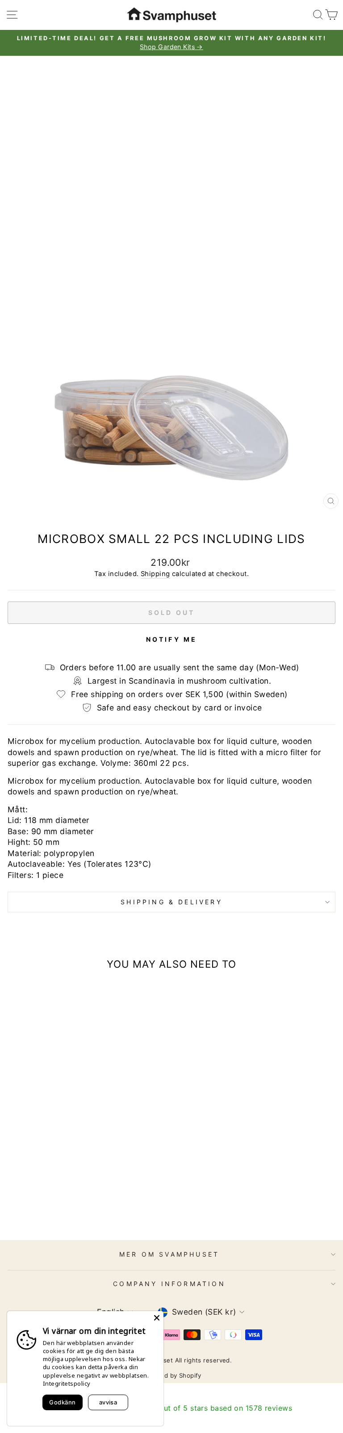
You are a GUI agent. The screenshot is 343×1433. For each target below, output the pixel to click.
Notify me (171, 639)
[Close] (156, 1317)
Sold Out (71, 1207)
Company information (169, 1283)
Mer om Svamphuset (169, 1254)
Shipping (155, 574)
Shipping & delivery (171, 902)
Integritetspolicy (66, 1383)
